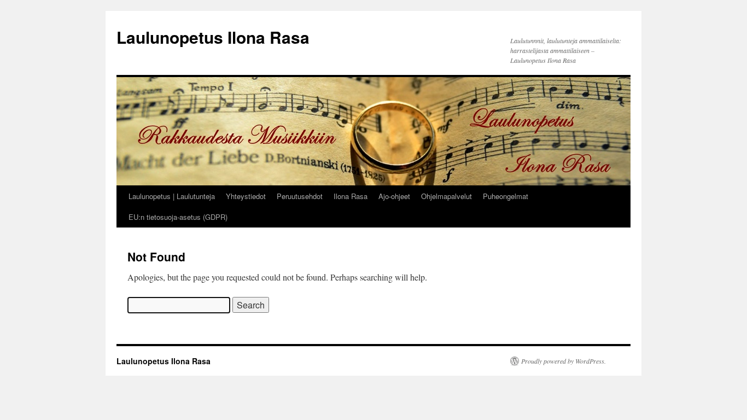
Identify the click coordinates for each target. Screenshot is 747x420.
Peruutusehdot (300, 196)
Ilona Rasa (350, 196)
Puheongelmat (505, 196)
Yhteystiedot (246, 196)
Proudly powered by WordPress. (563, 361)
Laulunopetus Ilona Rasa (213, 37)
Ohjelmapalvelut (446, 196)
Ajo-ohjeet (394, 196)
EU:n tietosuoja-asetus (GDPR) (178, 217)
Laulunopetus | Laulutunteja (172, 196)
